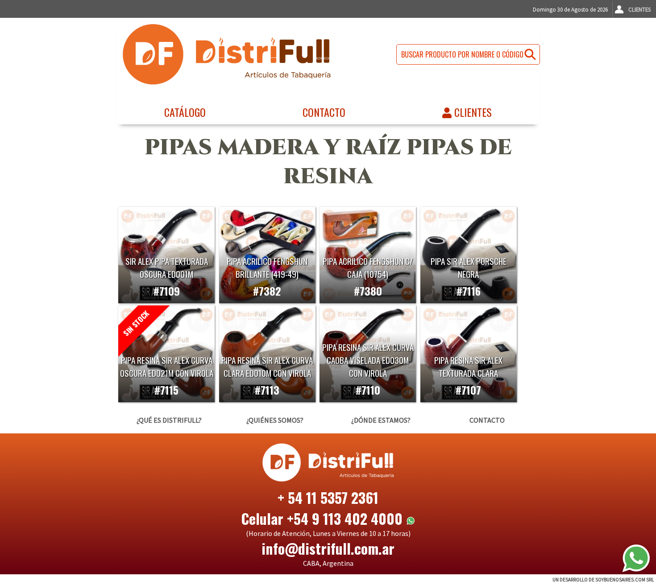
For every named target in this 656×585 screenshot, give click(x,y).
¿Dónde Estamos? (381, 420)
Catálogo (185, 112)
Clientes (639, 9)
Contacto (324, 112)
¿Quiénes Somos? (274, 420)
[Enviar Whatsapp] (636, 558)
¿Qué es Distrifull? (169, 420)
